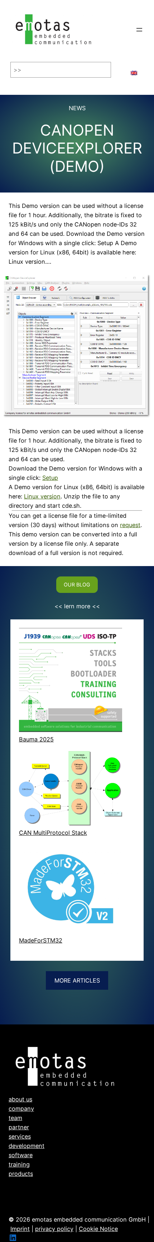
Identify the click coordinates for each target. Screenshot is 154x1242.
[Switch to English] (134, 70)
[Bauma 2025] (70, 681)
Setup (50, 477)
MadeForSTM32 (40, 940)
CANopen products (35, 1192)
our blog (77, 584)
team (15, 1117)
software (21, 1155)
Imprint (20, 1228)
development (26, 1145)
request (130, 525)
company (21, 1108)
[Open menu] (139, 29)
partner (19, 1127)
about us (20, 1099)
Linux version (42, 496)
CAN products (28, 1183)
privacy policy (54, 1228)
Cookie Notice (98, 1228)
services (20, 1136)
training (19, 1164)
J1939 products (30, 1201)
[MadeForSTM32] (70, 890)
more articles (77, 980)
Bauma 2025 (36, 739)
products (21, 1173)
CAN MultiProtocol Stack (53, 832)
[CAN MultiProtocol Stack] (70, 789)
